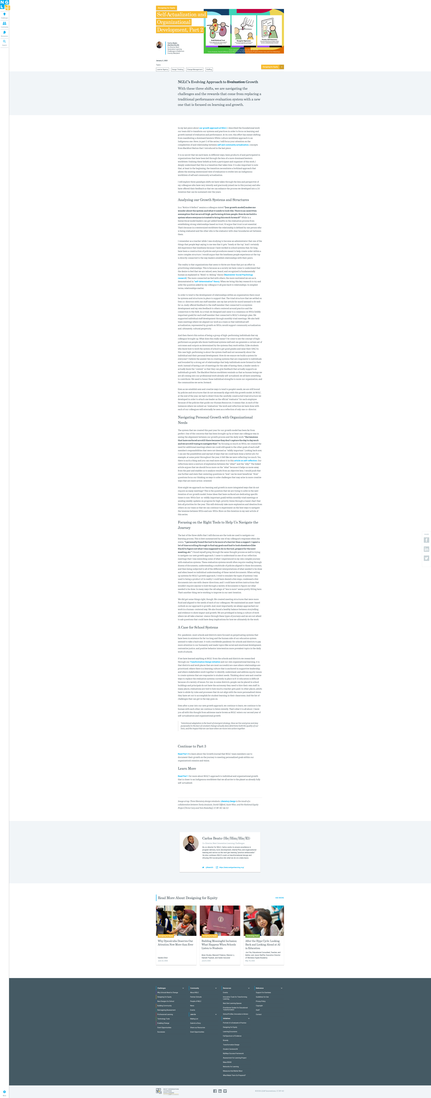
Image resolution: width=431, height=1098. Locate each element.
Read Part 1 (183, 776)
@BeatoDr (209, 867)
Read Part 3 (183, 754)
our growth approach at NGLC (213, 128)
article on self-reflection (245, 460)
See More (279, 898)
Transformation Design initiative (205, 662)
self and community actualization (233, 145)
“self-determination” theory (207, 281)
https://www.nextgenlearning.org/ (231, 867)
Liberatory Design (228, 801)
